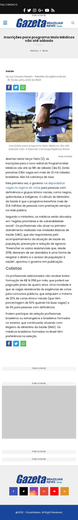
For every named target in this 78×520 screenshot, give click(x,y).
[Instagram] (34, 10)
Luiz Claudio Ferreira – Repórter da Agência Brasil (37, 76)
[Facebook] (24, 10)
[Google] (40, 10)
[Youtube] (47, 10)
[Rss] (53, 10)
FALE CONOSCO (8, 4)
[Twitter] (29, 10)
